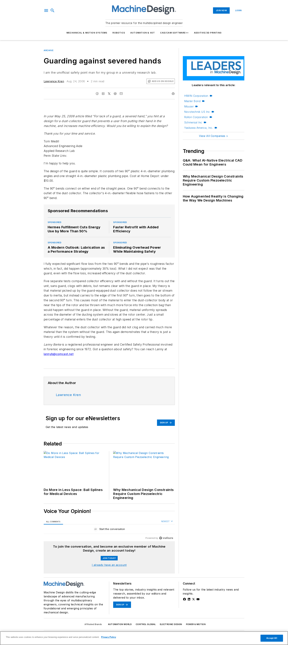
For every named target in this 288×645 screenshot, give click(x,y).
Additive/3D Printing (208, 32)
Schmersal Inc (193, 122)
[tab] (53, 521)
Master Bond (192, 101)
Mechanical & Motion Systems (86, 32)
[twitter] (109, 93)
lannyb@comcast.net (59, 354)
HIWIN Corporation (196, 95)
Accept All (271, 638)
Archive (48, 50)
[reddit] (115, 93)
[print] (173, 93)
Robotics (118, 32)
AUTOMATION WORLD (120, 624)
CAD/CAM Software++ (174, 32)
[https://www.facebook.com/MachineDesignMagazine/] (184, 599)
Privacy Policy (108, 637)
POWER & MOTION (196, 624)
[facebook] (97, 93)
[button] (46, 10)
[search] (52, 10)
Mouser (189, 106)
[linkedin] (103, 93)
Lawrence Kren (54, 81)
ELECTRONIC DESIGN (171, 624)
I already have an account (109, 565)
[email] (121, 93)
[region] (109, 529)
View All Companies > (213, 136)
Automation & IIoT (142, 32)
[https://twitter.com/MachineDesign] (193, 599)
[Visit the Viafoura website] (166, 538)
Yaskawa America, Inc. (198, 127)
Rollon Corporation (196, 117)
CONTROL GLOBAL (146, 624)
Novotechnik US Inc (197, 111)
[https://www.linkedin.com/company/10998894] (189, 599)
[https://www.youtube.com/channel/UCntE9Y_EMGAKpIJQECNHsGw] (198, 599)
